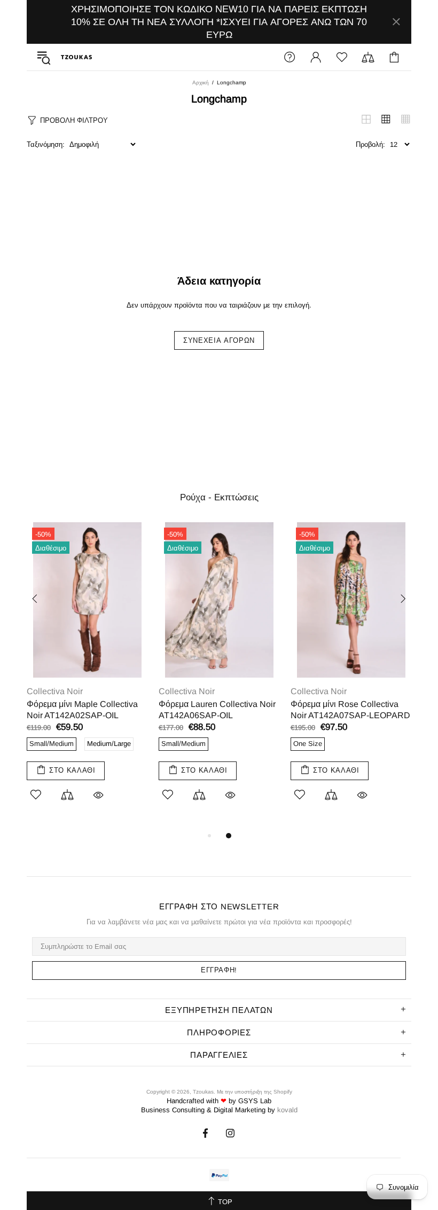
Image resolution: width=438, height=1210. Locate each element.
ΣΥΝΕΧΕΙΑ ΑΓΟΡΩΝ (219, 340)
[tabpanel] (87, 675)
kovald (287, 1110)
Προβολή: (370, 144)
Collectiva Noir (55, 691)
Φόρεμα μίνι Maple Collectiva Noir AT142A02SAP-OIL (82, 710)
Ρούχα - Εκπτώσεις (219, 497)
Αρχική (200, 82)
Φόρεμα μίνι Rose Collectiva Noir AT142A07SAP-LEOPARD (350, 710)
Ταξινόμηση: (46, 144)
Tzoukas (76, 57)
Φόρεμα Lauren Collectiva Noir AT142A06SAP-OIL (217, 710)
